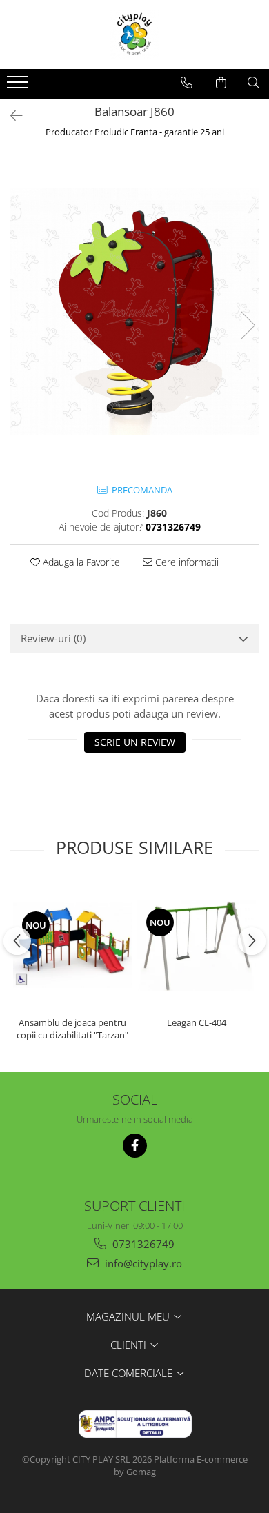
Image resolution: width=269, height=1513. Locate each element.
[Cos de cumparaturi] (221, 83)
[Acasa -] (134, 34)
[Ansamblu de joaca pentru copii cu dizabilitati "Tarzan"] (72, 945)
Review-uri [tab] (53, 638)
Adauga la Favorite (80, 561)
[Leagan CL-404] (196, 945)
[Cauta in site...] (253, 83)
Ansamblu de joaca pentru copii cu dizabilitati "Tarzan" (72, 1028)
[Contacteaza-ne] (186, 83)
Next (248, 325)
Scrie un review (134, 742)
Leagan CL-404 (196, 1022)
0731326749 (142, 1244)
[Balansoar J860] (134, 311)
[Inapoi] (10, 115)
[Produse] (19, 86)
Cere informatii (185, 561)
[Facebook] (135, 1146)
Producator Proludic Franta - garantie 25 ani (135, 132)
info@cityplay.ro (142, 1263)
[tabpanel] (134, 311)
